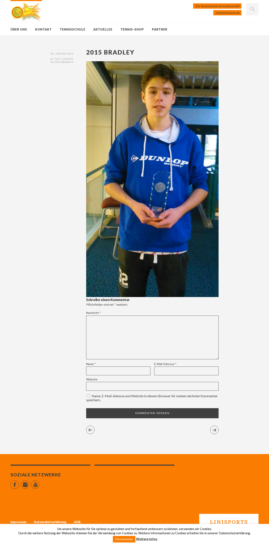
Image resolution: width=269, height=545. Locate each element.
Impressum (18, 522)
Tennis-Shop (132, 29)
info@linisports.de (227, 13)
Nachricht (93, 312)
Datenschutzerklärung (50, 522)
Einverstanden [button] (124, 539)
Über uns (19, 29)
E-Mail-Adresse (165, 364)
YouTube (39, 483)
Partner (159, 29)
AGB (77, 522)
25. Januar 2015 (62, 53)
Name (91, 364)
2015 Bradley (64, 62)
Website (92, 379)
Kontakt (43, 29)
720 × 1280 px (63, 58)
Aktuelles (102, 29)
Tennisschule (72, 29)
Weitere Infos (146, 539)
